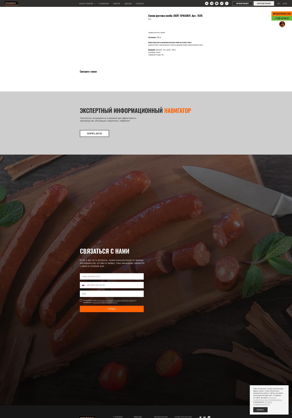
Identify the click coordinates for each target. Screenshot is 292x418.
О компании (104, 3)
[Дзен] (216, 3)
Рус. (279, 3)
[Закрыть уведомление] (287, 387)
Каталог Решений (86, 3)
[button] (264, 3)
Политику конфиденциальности (104, 302)
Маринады (138, 417)
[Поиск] (226, 3)
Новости (116, 3)
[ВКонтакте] (206, 3)
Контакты (140, 3)
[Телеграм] (211, 3)
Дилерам (128, 3)
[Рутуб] (221, 3)
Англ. (285, 3)
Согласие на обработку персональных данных (116, 300)
